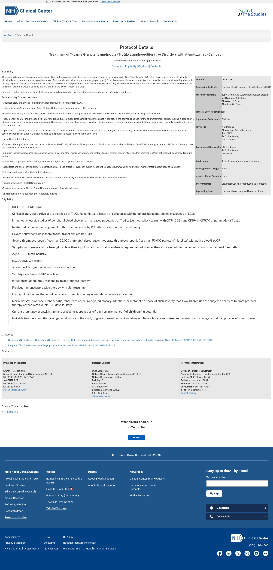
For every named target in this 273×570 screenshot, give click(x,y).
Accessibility (12, 537)
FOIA (47, 537)
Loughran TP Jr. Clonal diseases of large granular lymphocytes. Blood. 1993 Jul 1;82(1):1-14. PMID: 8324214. (61, 345)
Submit (136, 437)
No (142, 427)
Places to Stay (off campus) (62, 495)
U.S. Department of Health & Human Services (89, 548)
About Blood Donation (101, 478)
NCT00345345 (10, 412)
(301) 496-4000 (258, 545)
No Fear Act (51, 548)
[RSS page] (265, 553)
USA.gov (68, 537)
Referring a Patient (16, 504)
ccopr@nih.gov (188, 393)
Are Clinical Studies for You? (21, 478)
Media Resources (140, 495)
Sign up (214, 493)
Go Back (8, 35)
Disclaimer (50, 542)
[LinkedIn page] (229, 553)
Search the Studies (16, 517)
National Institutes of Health (79, 542)
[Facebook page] (219, 553)
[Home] (28, 10)
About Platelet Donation (102, 485)
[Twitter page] (238, 553)
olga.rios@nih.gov (101, 396)
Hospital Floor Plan (57, 489)
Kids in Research (14, 498)
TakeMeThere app (56, 508)
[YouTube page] (256, 553)
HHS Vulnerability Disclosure (22, 548)
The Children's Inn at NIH (60, 502)
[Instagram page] (247, 553)
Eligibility (130, 66)
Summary (117, 66)
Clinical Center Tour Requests (147, 478)
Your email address (217, 477)
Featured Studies (15, 485)
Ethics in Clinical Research (20, 491)
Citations (143, 66)
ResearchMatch (14, 511)
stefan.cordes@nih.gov (15, 390)
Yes (132, 427)
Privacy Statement (15, 542)
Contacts (156, 66)
